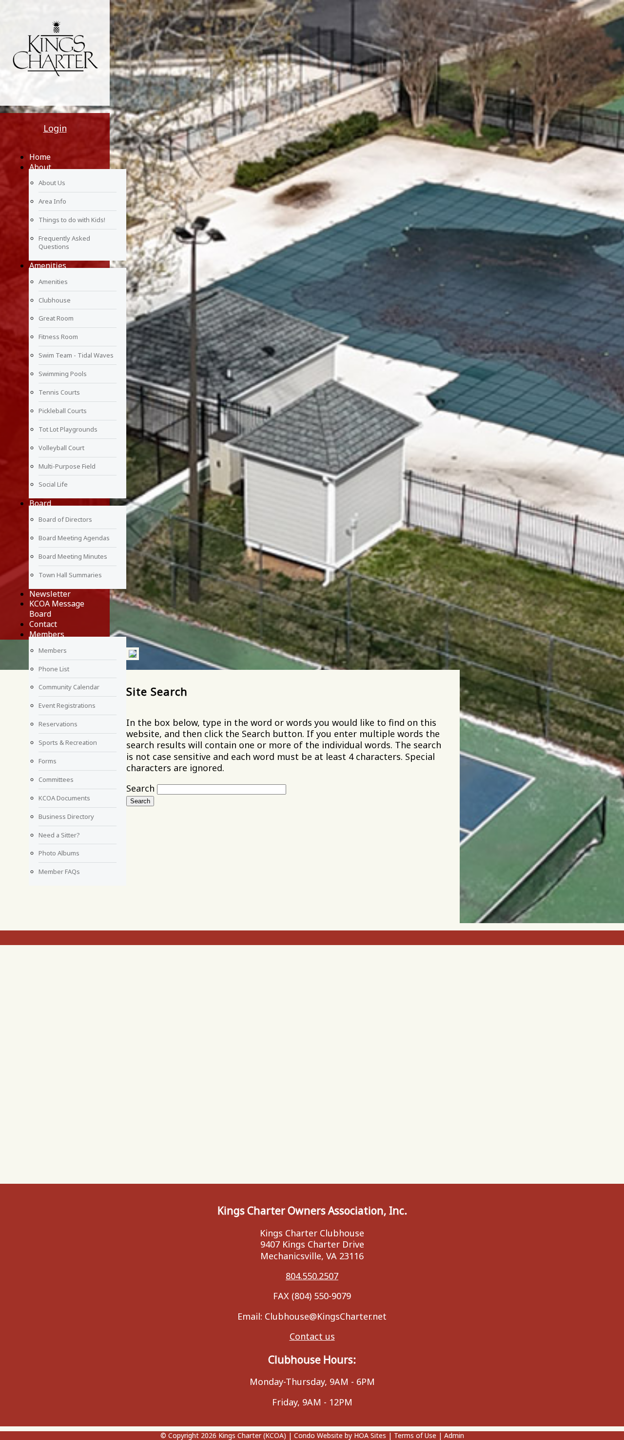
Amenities (47, 265)
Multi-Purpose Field (67, 466)
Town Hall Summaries (70, 574)
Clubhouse (55, 300)
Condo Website (318, 1435)
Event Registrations (67, 705)
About (40, 167)
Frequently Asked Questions (64, 242)
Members (46, 634)
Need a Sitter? (59, 835)
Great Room (56, 318)
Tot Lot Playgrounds (68, 429)
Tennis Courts (59, 392)
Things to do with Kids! (72, 219)
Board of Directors (65, 519)
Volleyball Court (61, 447)
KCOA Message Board (56, 608)
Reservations (58, 724)
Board (40, 503)
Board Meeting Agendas (74, 537)
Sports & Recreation (68, 742)
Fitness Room (58, 336)
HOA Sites (370, 1435)
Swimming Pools (63, 373)
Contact (43, 624)
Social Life (53, 484)
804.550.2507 (312, 1276)
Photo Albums (59, 853)
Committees (56, 779)
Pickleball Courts (63, 410)
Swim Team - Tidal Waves (76, 355)
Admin (454, 1435)
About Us (52, 182)
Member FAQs (59, 871)
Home (40, 157)
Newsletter (50, 593)
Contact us (312, 1336)
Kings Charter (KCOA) (252, 1435)
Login (55, 128)
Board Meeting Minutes (73, 556)
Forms (48, 761)
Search (140, 788)
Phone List (54, 668)
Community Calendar (69, 686)
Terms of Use (415, 1435)
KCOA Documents (64, 798)
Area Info (52, 201)
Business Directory (66, 816)
